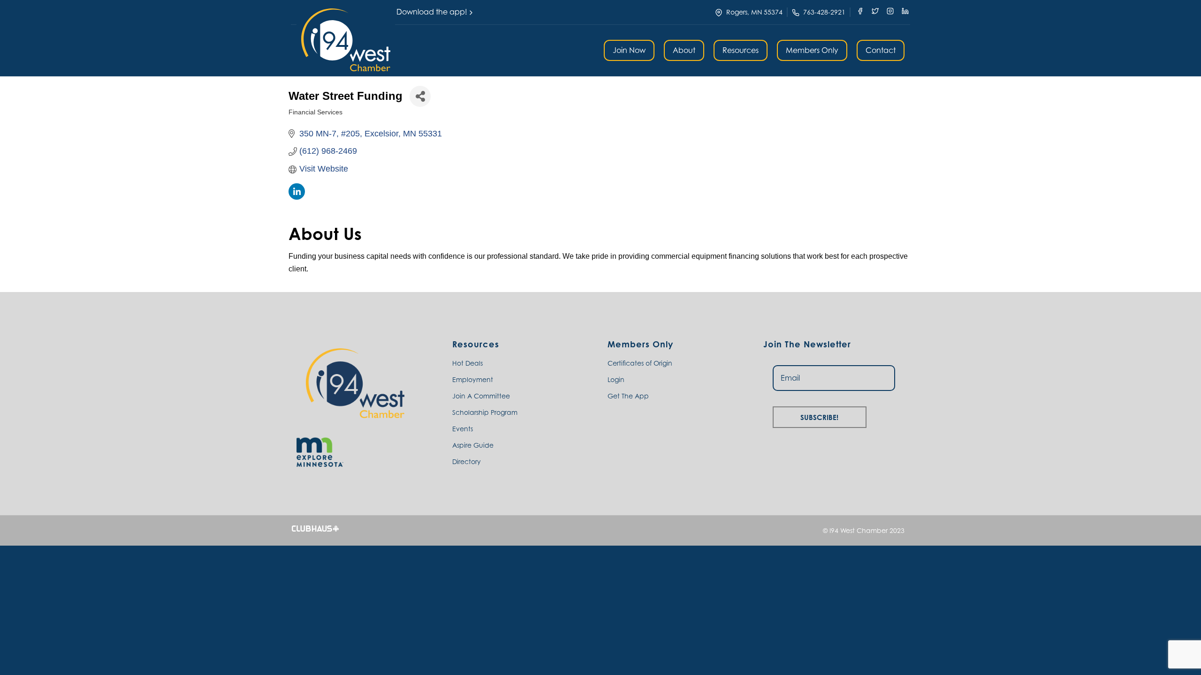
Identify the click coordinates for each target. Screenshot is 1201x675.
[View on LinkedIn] (297, 197)
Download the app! (431, 11)
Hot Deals (467, 363)
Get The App (628, 396)
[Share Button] (420, 96)
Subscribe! (819, 416)
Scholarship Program (484, 412)
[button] (345, 39)
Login (616, 379)
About (684, 50)
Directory (466, 461)
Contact (881, 50)
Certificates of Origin (640, 363)
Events (462, 429)
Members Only (812, 50)
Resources (740, 50)
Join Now (629, 50)
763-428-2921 (824, 12)
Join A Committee (481, 396)
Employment (472, 379)
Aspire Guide (473, 445)
